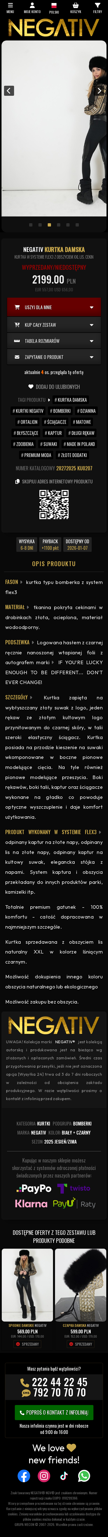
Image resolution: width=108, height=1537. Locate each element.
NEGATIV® (65, 1041)
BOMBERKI (62, 411)
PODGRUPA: (72, 1123)
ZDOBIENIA (25, 444)
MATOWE (83, 422)
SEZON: (54, 1141)
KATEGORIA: (33, 1123)
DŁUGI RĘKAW (83, 433)
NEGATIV (40, 1325)
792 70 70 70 (59, 1392)
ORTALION (29, 422)
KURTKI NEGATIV (29, 411)
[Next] (99, 91)
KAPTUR (55, 433)
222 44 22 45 (60, 1381)
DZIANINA (88, 411)
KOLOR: (69, 1132)
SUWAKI (50, 444)
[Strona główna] (54, 35)
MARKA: (31, 1132)
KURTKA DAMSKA (72, 399)
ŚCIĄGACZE (56, 422)
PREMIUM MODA (37, 455)
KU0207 (84, 468)
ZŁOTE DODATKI (74, 455)
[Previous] (9, 91)
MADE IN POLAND (81, 444)
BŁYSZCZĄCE (27, 433)
